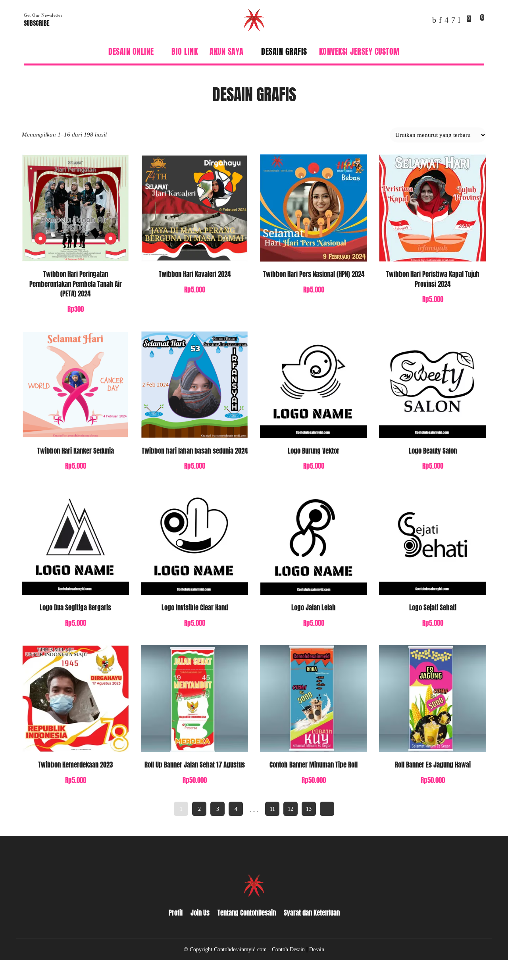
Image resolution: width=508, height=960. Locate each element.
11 (272, 809)
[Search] (479, 51)
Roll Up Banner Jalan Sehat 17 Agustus (194, 765)
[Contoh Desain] (254, 20)
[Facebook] (434, 20)
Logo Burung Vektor (313, 451)
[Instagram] (446, 20)
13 (309, 809)
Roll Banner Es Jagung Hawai (433, 765)
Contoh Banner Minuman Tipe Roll (313, 765)
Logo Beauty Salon (433, 451)
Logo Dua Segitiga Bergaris (75, 607)
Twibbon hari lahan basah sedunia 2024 (195, 451)
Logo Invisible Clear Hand (195, 607)
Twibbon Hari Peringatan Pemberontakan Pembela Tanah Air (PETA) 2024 (75, 284)
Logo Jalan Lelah (313, 607)
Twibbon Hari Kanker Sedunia (75, 451)
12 (290, 809)
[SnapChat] (453, 20)
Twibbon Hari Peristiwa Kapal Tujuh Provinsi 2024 (432, 279)
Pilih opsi (114, 246)
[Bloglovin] (459, 20)
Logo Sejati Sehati (432, 607)
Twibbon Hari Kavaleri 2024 (195, 274)
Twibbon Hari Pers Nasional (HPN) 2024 (313, 274)
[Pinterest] (440, 20)
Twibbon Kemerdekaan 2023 (75, 765)
